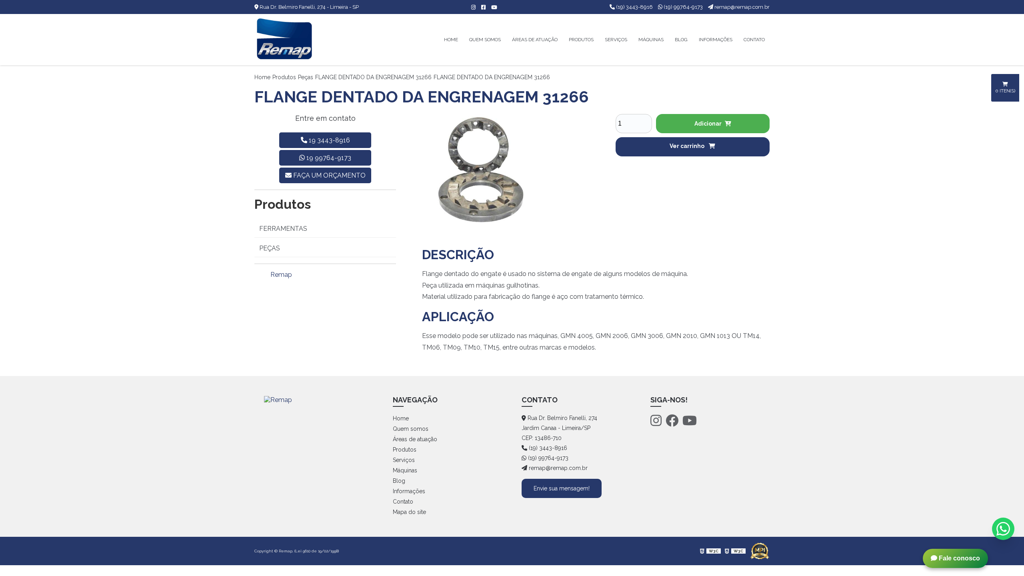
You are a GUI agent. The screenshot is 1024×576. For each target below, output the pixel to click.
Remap (281, 274)
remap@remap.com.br (741, 7)
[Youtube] (689, 420)
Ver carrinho (688, 146)
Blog (681, 39)
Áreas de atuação (535, 39)
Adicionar (708, 123)
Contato (754, 39)
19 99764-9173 (328, 158)
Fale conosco (958, 558)
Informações (715, 39)
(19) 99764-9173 (683, 7)
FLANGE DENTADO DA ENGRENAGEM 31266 (373, 77)
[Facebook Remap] (481, 7)
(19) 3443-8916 (634, 7)
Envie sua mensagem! (562, 488)
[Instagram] (656, 420)
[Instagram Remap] (471, 7)
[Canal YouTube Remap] (492, 7)
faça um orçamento (329, 175)
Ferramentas (283, 228)
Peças (305, 77)
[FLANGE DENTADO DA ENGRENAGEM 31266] (477, 169)
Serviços (616, 39)
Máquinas (651, 39)
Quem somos (485, 39)
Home (451, 39)
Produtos (581, 39)
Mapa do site (409, 512)
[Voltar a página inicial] (284, 39)
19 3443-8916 (328, 140)
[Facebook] (672, 420)
